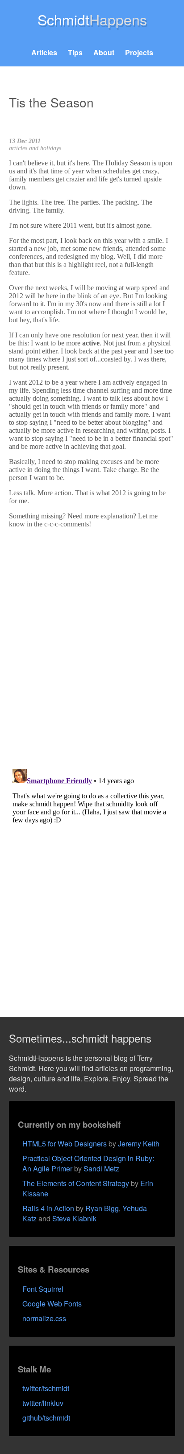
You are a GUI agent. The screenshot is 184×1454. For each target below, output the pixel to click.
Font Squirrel (42, 1289)
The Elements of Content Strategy (75, 1183)
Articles (44, 52)
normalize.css (44, 1318)
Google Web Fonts (52, 1303)
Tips (75, 52)
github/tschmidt (46, 1418)
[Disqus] (92, 646)
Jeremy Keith (138, 1143)
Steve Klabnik (74, 1218)
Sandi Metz (101, 1168)
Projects (139, 52)
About (103, 52)
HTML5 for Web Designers (64, 1143)
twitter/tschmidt (45, 1388)
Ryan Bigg (102, 1208)
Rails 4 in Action (48, 1208)
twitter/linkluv (42, 1403)
